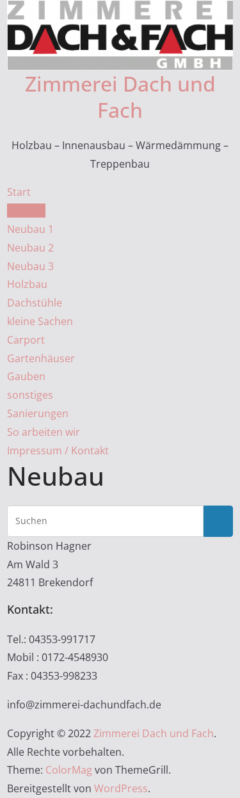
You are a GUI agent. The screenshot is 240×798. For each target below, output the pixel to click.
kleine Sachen (40, 321)
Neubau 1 (30, 229)
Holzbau (27, 284)
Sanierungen (37, 413)
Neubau (26, 210)
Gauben (26, 376)
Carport (26, 340)
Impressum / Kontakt (58, 450)
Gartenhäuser (41, 358)
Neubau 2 (30, 248)
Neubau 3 (30, 266)
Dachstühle (34, 303)
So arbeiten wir (43, 432)
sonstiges (30, 395)
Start (19, 192)
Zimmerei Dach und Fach (120, 97)
